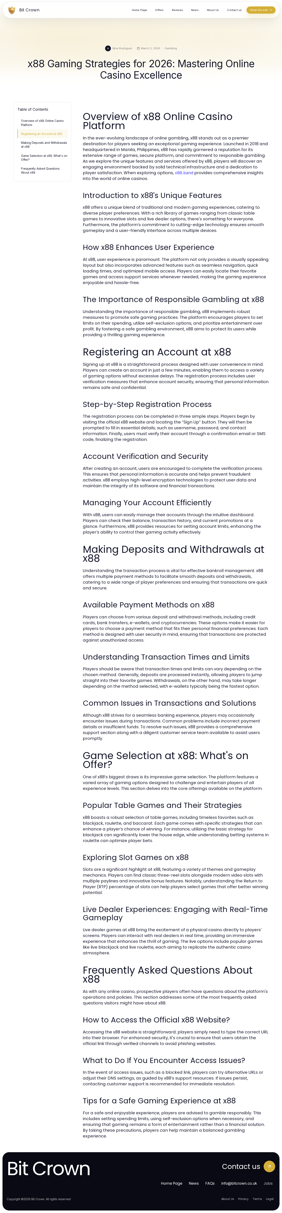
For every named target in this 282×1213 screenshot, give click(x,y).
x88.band (184, 172)
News (194, 1183)
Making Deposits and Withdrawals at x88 (44, 144)
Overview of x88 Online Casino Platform (42, 122)
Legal (270, 1199)
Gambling (171, 48)
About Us (227, 1199)
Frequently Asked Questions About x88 (40, 170)
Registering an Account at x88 (41, 134)
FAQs (210, 1183)
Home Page (171, 1183)
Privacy (243, 1199)
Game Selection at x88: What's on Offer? (44, 157)
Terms (257, 1199)
